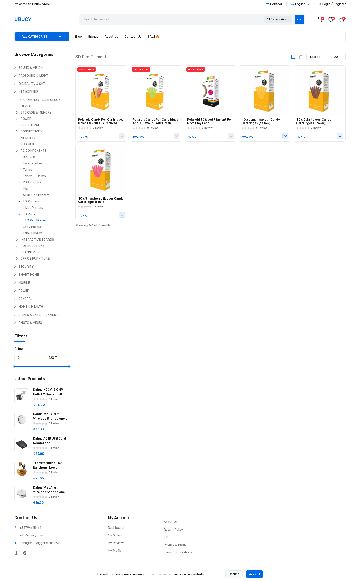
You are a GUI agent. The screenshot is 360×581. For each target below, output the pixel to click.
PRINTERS (28, 157)
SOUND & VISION (31, 68)
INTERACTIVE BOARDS (37, 239)
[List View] (300, 56)
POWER (26, 119)
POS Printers (32, 182)
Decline (234, 574)
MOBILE (24, 283)
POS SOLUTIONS (33, 246)
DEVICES (27, 106)
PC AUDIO (28, 144)
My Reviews (116, 543)
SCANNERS (29, 252)
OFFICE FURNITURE (35, 258)
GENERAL (25, 299)
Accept (254, 574)
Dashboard (116, 528)
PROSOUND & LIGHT (33, 75)
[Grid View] (293, 56)
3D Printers (31, 201)
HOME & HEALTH (31, 307)
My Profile (115, 550)
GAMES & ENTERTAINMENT (38, 315)
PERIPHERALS (31, 125)
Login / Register (334, 4)
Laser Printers (33, 163)
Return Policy (173, 529)
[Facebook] (16, 553)
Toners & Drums (34, 176)
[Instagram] (24, 553)
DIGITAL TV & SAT (32, 84)
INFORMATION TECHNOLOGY (39, 100)
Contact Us (133, 37)
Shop (78, 37)
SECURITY (26, 267)
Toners (28, 169)
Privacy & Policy (175, 545)
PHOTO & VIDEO (30, 323)
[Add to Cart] (285, 136)
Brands (93, 37)
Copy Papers (32, 227)
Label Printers (33, 233)
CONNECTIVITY (32, 131)
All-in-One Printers (36, 195)
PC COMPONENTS (33, 150)
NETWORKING (28, 92)
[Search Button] (299, 19)
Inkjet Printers (33, 208)
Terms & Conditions (178, 552)
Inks (26, 189)
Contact (276, 4)
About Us (111, 37)
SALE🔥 (153, 37)
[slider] (14, 366)
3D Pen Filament (37, 220)
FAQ (167, 537)
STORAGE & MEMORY (36, 112)
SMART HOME (29, 274)
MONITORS (28, 138)
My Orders (115, 535)
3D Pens (29, 214)
